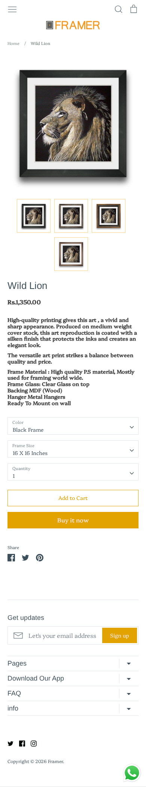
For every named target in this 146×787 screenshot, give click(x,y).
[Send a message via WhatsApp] (132, 773)
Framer (55, 761)
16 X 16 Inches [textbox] (30, 452)
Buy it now (73, 520)
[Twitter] (7, 742)
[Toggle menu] (12, 8)
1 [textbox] (14, 475)
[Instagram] (31, 742)
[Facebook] (19, 742)
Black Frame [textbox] (28, 429)
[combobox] (73, 425)
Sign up (119, 635)
